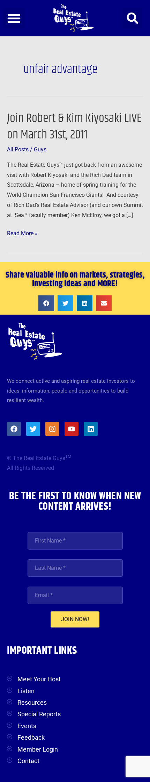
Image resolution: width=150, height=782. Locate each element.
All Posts (18, 149)
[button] (13, 18)
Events (26, 726)
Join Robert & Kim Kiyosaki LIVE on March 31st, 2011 (74, 126)
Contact (28, 761)
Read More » (22, 233)
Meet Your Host (39, 679)
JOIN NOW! (75, 619)
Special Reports (39, 714)
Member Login (37, 749)
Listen (26, 691)
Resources (32, 702)
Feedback (31, 737)
